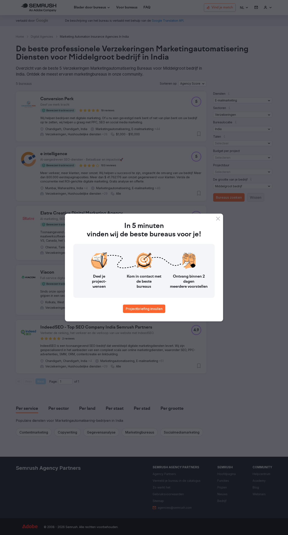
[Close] (218, 219)
